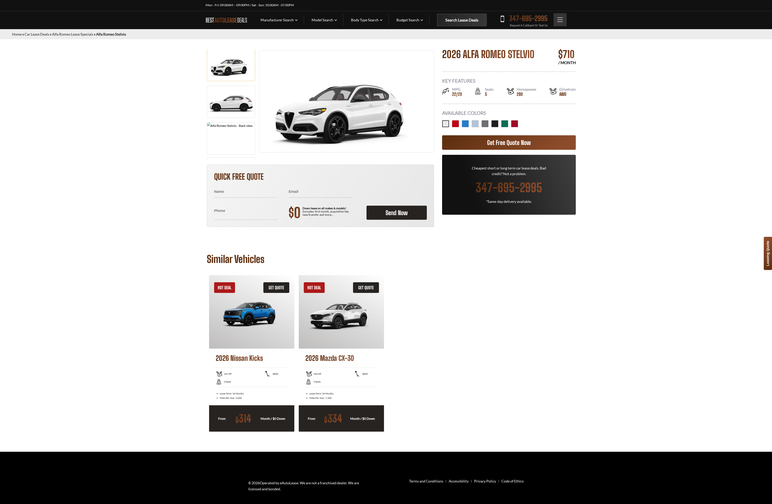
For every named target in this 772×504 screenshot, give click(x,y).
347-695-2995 (528, 18)
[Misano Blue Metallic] (465, 123)
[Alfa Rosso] (455, 123)
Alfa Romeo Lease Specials (72, 34)
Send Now (397, 212)
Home (17, 34)
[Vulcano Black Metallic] (495, 123)
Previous (204, 353)
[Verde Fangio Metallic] (504, 123)
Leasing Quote (768, 253)
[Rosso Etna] (514, 123)
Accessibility (459, 481)
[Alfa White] (445, 123)
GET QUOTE (276, 287)
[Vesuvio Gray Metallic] (485, 123)
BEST (226, 20)
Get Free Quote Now (509, 142)
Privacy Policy (485, 481)
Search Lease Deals (461, 19)
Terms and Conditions (426, 481)
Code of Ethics (512, 481)
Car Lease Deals (37, 34)
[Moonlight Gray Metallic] (475, 123)
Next (568, 353)
